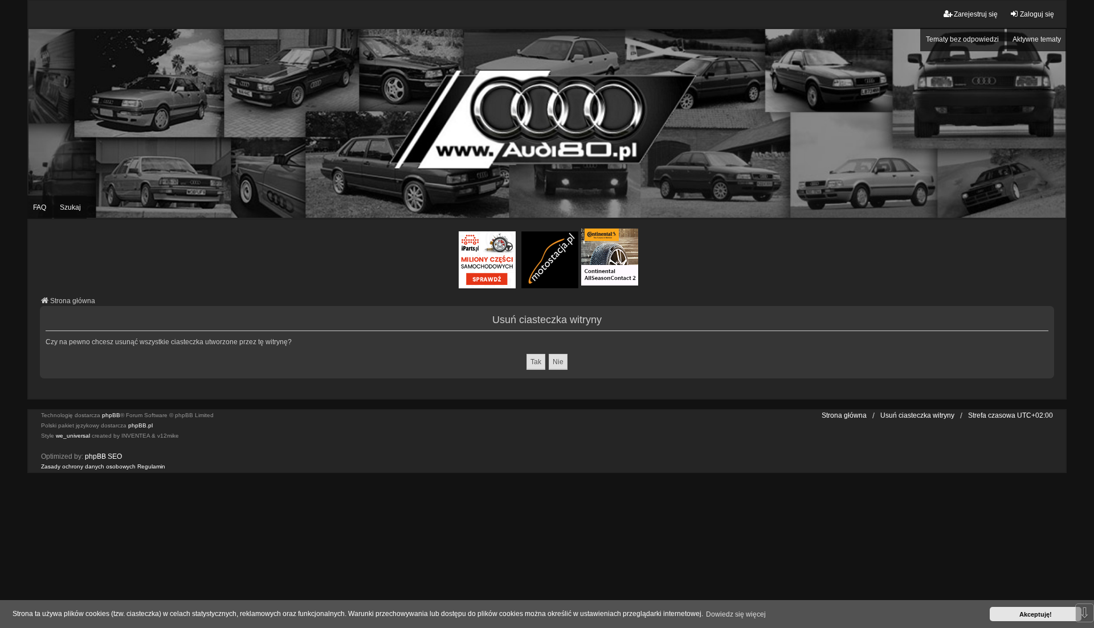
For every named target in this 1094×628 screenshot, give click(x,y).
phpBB (111, 415)
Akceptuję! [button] (1035, 614)
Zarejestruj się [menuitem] (976, 14)
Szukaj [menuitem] (70, 207)
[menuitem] (88, 467)
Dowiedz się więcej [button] (736, 614)
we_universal (73, 436)
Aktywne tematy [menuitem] (1037, 39)
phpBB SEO (103, 456)
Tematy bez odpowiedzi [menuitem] (962, 39)
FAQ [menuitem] (39, 207)
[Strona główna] (547, 123)
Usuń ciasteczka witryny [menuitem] (917, 415)
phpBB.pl (140, 425)
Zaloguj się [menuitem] (1037, 14)
